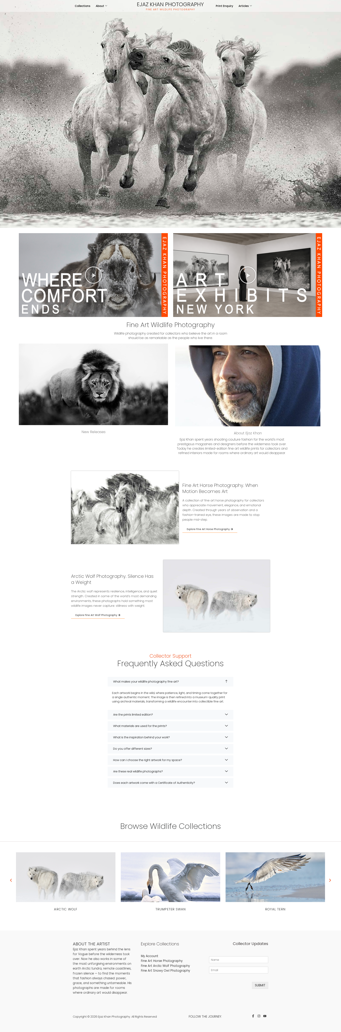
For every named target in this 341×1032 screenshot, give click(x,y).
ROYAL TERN (170, 909)
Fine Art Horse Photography (162, 961)
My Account (149, 956)
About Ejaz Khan (248, 433)
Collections (82, 6)
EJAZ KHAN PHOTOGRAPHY (170, 4)
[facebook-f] (253, 1016)
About (100, 6)
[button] (93, 275)
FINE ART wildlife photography (170, 9)
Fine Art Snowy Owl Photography (165, 970)
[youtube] (265, 1016)
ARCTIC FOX (275, 909)
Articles (244, 6)
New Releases (93, 431)
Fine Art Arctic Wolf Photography (165, 966)
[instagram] (259, 1016)
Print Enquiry (224, 6)
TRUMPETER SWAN (66, 909)
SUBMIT (260, 985)
